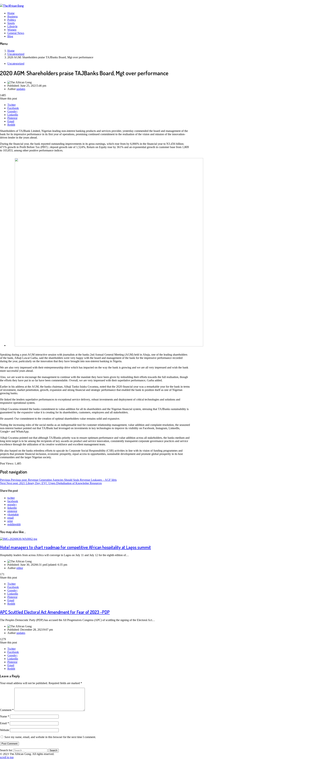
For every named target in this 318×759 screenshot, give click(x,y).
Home (11, 13)
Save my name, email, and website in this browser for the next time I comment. (50, 737)
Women (11, 29)
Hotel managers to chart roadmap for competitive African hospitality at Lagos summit (75, 547)
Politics (11, 19)
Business (12, 16)
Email (10, 121)
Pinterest (12, 118)
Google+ (12, 111)
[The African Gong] (12, 6)
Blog (10, 36)
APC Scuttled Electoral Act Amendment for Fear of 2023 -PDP (55, 612)
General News (15, 33)
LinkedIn (12, 114)
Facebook (13, 108)
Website (4, 730)
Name (4, 716)
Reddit (11, 124)
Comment (7, 710)
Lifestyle (12, 26)
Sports (11, 23)
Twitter (11, 104)
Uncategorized (15, 63)
